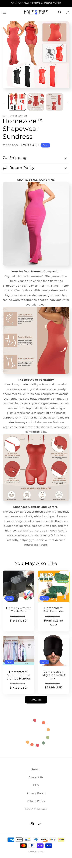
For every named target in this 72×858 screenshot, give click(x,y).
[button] (4, 12)
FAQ (36, 785)
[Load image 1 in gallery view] (17, 102)
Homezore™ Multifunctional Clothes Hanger (18, 675)
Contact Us (36, 777)
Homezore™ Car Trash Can (18, 609)
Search (36, 769)
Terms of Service (36, 809)
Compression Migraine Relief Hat (53, 675)
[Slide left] (4, 103)
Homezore (39, 852)
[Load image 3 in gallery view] (54, 102)
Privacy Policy (36, 793)
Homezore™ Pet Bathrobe (53, 609)
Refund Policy (36, 801)
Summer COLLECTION (15, 116)
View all (36, 699)
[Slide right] (68, 103)
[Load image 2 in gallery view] (36, 102)
